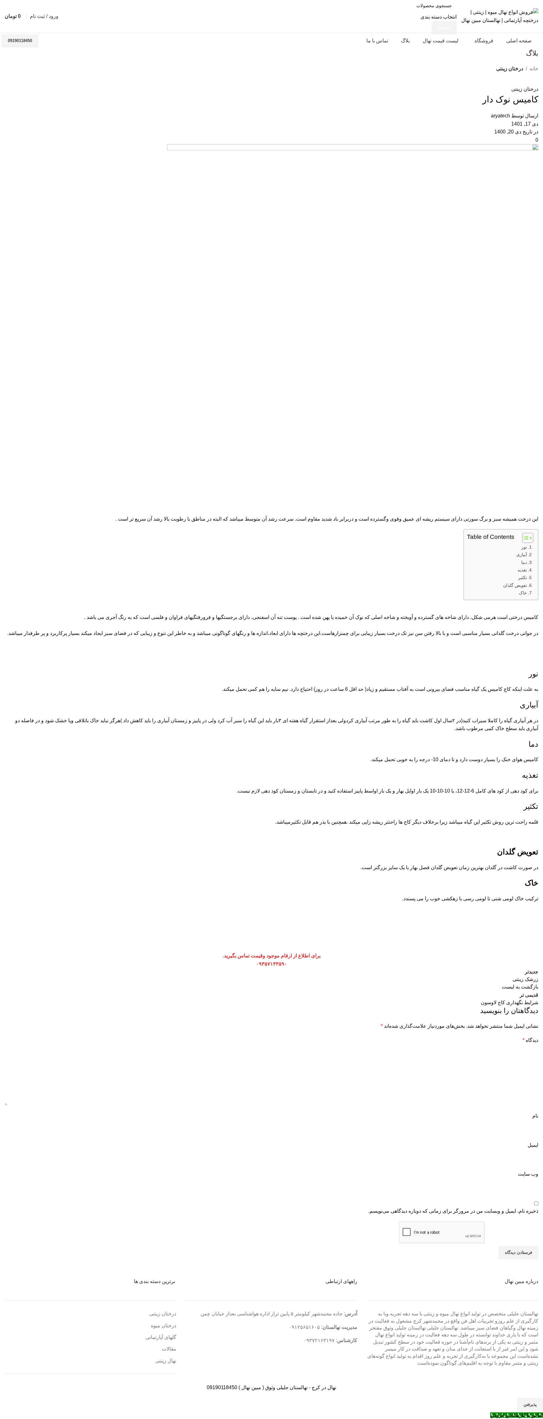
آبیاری (521, 554)
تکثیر (522, 577)
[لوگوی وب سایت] (499, 16)
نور (524, 547)
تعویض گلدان (515, 585)
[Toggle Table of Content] (525, 538)
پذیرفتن (530, 1404)
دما (524, 562)
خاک (523, 592)
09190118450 (20, 40)
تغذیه (522, 569)
